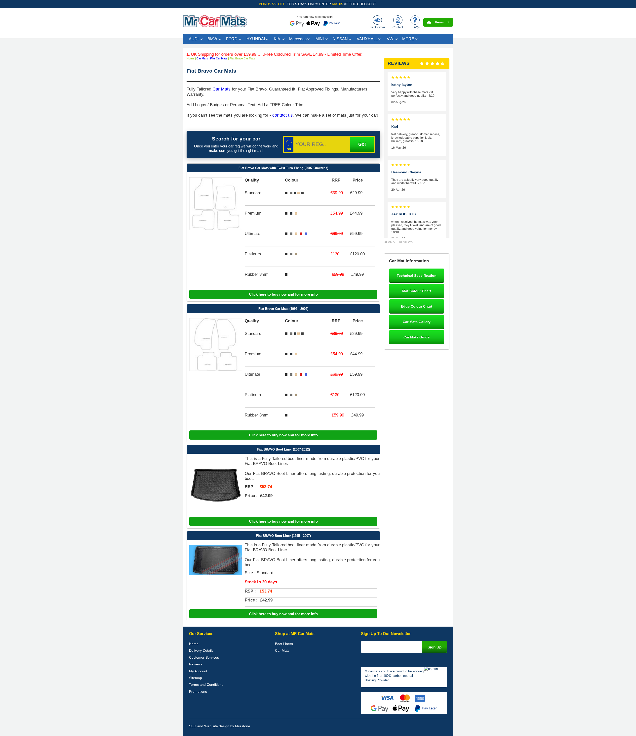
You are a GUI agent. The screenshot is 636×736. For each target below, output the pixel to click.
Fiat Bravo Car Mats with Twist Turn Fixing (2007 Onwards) (283, 168)
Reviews (195, 664)
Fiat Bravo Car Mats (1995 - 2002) (283, 309)
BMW (212, 39)
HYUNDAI (255, 39)
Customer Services (204, 657)
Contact (398, 27)
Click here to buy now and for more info (283, 294)
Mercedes (298, 39)
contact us (282, 115)
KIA (277, 39)
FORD (232, 39)
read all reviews (398, 242)
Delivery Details (201, 650)
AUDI (194, 39)
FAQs (416, 27)
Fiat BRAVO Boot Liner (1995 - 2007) (283, 536)
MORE (408, 39)
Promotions (198, 691)
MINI (320, 39)
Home (194, 644)
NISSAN (340, 39)
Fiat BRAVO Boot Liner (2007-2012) (283, 449)
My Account (198, 671)
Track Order (377, 27)
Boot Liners (284, 644)
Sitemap (195, 678)
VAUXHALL (367, 39)
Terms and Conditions (206, 685)
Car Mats (221, 89)
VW (390, 39)
